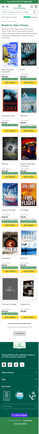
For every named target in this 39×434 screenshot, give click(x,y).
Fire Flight (24, 210)
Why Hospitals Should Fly (8, 71)
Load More (18, 333)
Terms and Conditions (19, 423)
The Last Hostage (9, 304)
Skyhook (23, 258)
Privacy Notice (26, 420)
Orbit (22, 70)
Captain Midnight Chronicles (27, 165)
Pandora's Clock (8, 116)
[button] (3, 6)
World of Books (15, 420)
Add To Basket (10, 82)
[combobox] (19, 12)
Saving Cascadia (8, 210)
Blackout (23, 116)
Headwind (6, 258)
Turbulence (24, 304)
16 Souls (5, 164)
